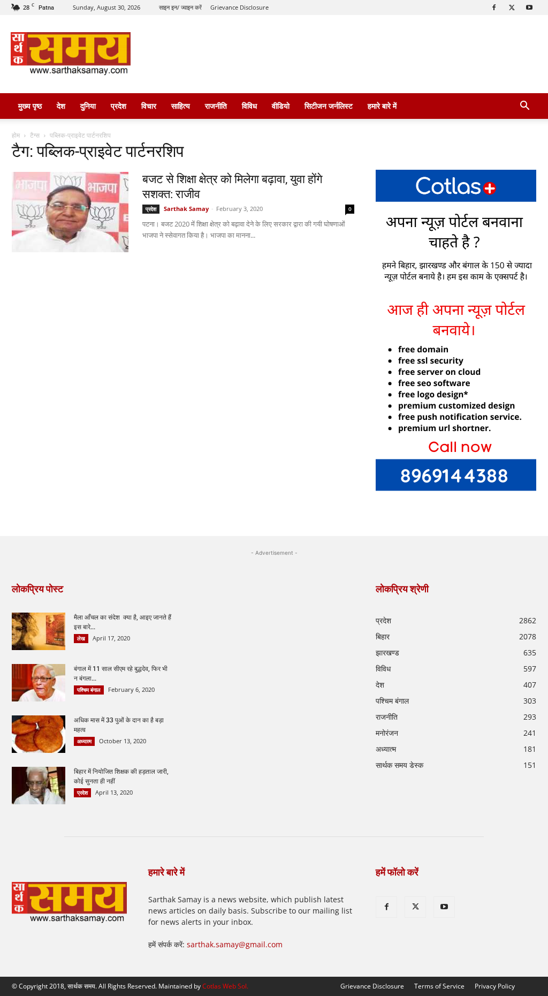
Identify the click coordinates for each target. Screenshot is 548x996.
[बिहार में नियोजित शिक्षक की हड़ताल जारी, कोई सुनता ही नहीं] (38, 785)
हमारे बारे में (382, 106)
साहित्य (180, 106)
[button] (524, 107)
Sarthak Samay (186, 209)
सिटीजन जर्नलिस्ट (329, 106)
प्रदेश (118, 106)
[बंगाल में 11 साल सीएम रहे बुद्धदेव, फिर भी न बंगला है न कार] (38, 682)
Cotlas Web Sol (224, 986)
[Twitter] (512, 7)
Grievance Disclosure (239, 7)
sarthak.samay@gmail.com (235, 944)
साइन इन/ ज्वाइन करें (180, 7)
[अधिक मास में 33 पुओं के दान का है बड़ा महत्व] (38, 734)
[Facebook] (494, 7)
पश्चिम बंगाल (89, 689)
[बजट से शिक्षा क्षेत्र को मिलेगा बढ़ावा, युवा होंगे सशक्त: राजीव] (70, 212)
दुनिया (88, 106)
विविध (249, 106)
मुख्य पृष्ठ (30, 106)
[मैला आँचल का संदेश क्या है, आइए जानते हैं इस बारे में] (38, 631)
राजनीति (216, 106)
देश (61, 106)
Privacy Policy (495, 986)
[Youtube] (529, 7)
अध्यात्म (84, 741)
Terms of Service (439, 986)
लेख (81, 638)
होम (16, 135)
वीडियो (281, 106)
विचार (148, 106)
